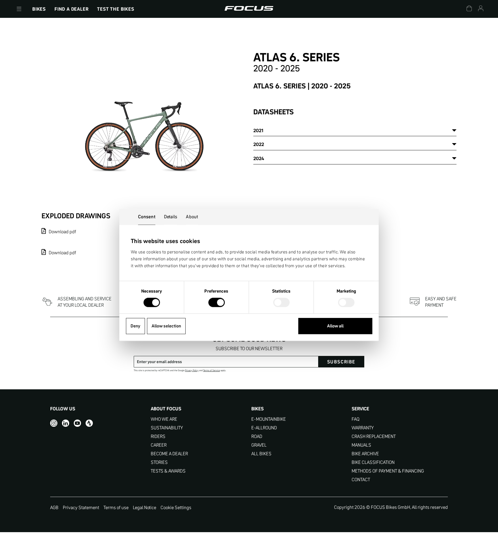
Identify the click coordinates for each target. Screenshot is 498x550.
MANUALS (361, 445)
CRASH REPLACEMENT (374, 436)
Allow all (335, 326)
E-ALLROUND (264, 428)
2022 (258, 144)
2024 (258, 158)
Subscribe (341, 362)
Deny (135, 326)
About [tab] (192, 216)
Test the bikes (115, 9)
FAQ (355, 419)
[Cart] (469, 9)
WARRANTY (363, 428)
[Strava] (89, 423)
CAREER (159, 445)
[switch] (216, 303)
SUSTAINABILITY (167, 428)
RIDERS (158, 436)
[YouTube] (77, 423)
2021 (258, 130)
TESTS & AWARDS (168, 471)
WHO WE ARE (164, 419)
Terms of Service (211, 370)
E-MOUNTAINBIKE (268, 419)
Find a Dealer (71, 9)
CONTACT (361, 480)
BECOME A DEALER (169, 454)
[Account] (481, 9)
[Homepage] (249, 9)
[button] (19, 9)
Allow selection (166, 326)
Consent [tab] (146, 216)
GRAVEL (259, 445)
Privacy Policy (192, 370)
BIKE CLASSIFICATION (373, 462)
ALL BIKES (261, 454)
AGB (54, 507)
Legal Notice (144, 507)
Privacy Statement (81, 507)
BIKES (39, 9)
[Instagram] (53, 423)
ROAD (256, 436)
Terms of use (116, 507)
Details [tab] (171, 216)
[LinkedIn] (65, 423)
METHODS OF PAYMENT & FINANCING (388, 471)
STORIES (159, 462)
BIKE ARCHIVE (365, 454)
